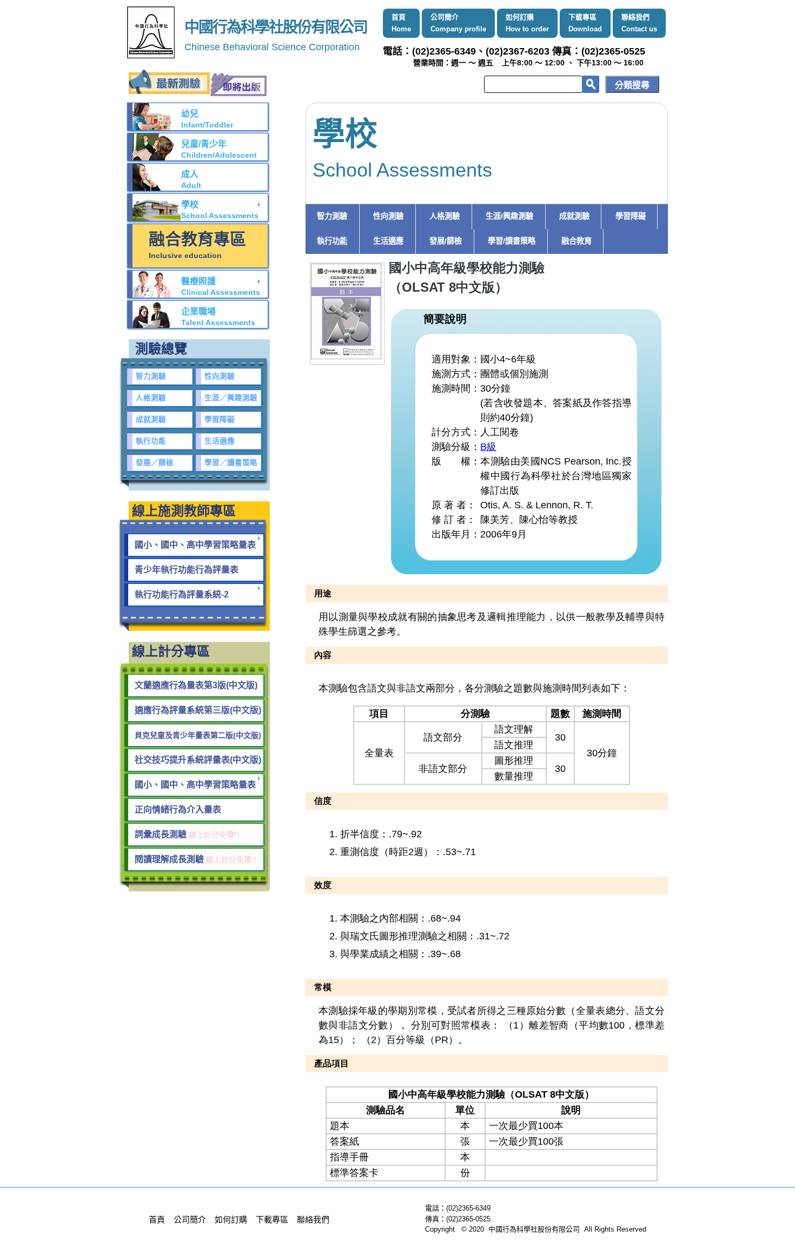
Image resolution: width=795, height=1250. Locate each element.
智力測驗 (332, 216)
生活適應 (388, 241)
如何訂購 (527, 23)
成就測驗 (574, 216)
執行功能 (332, 241)
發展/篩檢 (445, 241)
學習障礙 (630, 216)
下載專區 (585, 23)
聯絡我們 (639, 23)
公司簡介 (458, 23)
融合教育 (576, 241)
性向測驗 (388, 216)
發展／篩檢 (155, 463)
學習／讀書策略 (230, 463)
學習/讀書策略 (511, 241)
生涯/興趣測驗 (509, 216)
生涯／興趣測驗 (230, 398)
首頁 (401, 23)
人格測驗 (444, 216)
